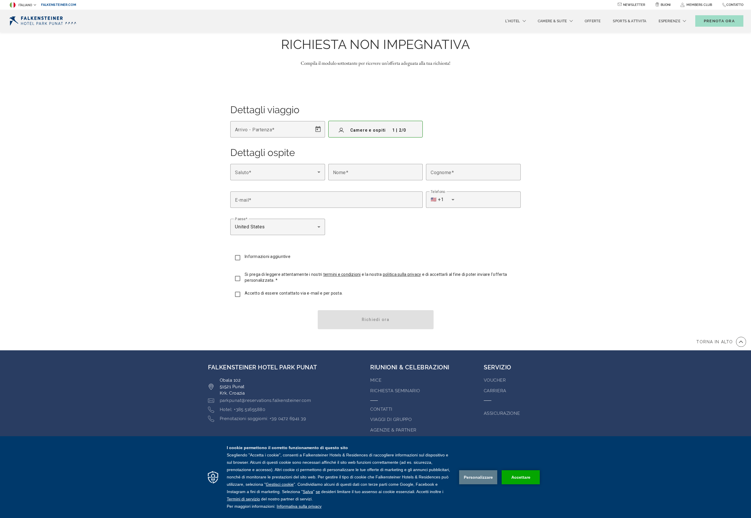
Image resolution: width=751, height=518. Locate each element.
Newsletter (634, 5)
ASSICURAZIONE (502, 413)
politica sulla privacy (402, 274)
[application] (375, 477)
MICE (375, 380)
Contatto (734, 5)
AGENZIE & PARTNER (393, 430)
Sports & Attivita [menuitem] (629, 21)
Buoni (666, 5)
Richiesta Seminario (395, 390)
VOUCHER (495, 380)
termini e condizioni (342, 274)
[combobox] (277, 172)
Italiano (25, 5)
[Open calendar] (318, 129)
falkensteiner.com (58, 5)
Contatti (381, 409)
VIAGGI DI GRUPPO (391, 419)
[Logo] (44, 21)
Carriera (495, 390)
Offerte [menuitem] (593, 21)
